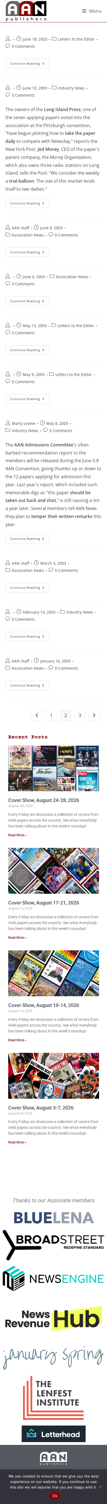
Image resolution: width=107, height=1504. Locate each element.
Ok (54, 1496)
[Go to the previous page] (37, 715)
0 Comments (23, 46)
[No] (100, 1486)
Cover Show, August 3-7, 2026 (41, 1108)
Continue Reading (29, 62)
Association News (28, 235)
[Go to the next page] (94, 715)
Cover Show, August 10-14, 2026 (43, 1005)
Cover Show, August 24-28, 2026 (43, 800)
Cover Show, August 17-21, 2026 (43, 903)
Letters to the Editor (76, 39)
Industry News (71, 88)
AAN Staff (20, 227)
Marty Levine (23, 423)
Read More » (17, 835)
